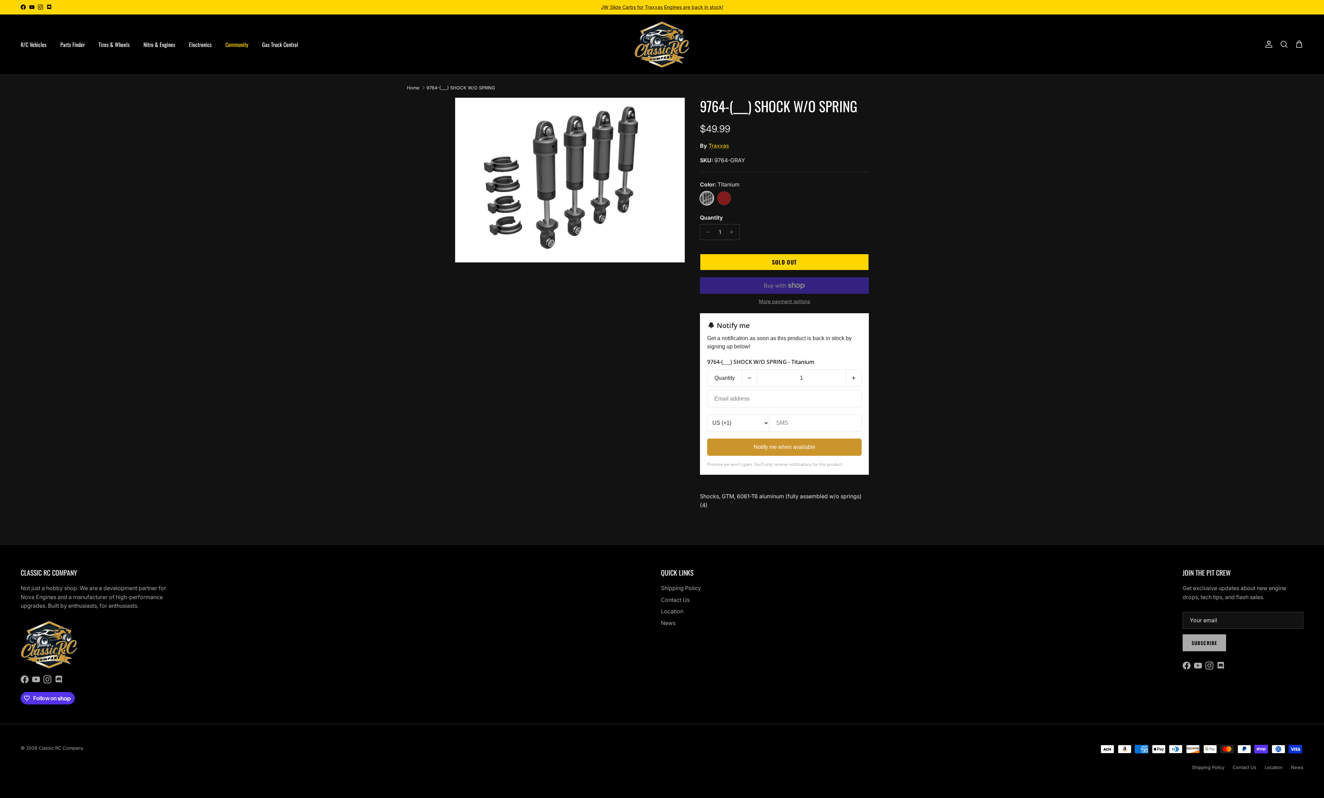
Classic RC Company (61, 748)
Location (672, 611)
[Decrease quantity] (706, 232)
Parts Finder (72, 44)
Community (236, 44)
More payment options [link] (784, 301)
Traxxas (719, 145)
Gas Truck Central (280, 44)
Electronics (200, 44)
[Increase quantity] (734, 232)
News (668, 622)
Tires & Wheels (114, 44)
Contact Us (675, 599)
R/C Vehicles (34, 44)
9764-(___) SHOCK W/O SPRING (461, 87)
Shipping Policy (681, 588)
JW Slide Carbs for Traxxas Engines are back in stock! (662, 7)
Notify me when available (784, 447)
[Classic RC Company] (662, 44)
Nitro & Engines (159, 44)
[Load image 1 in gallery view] (570, 180)
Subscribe (1204, 642)
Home (413, 87)
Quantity (711, 217)
